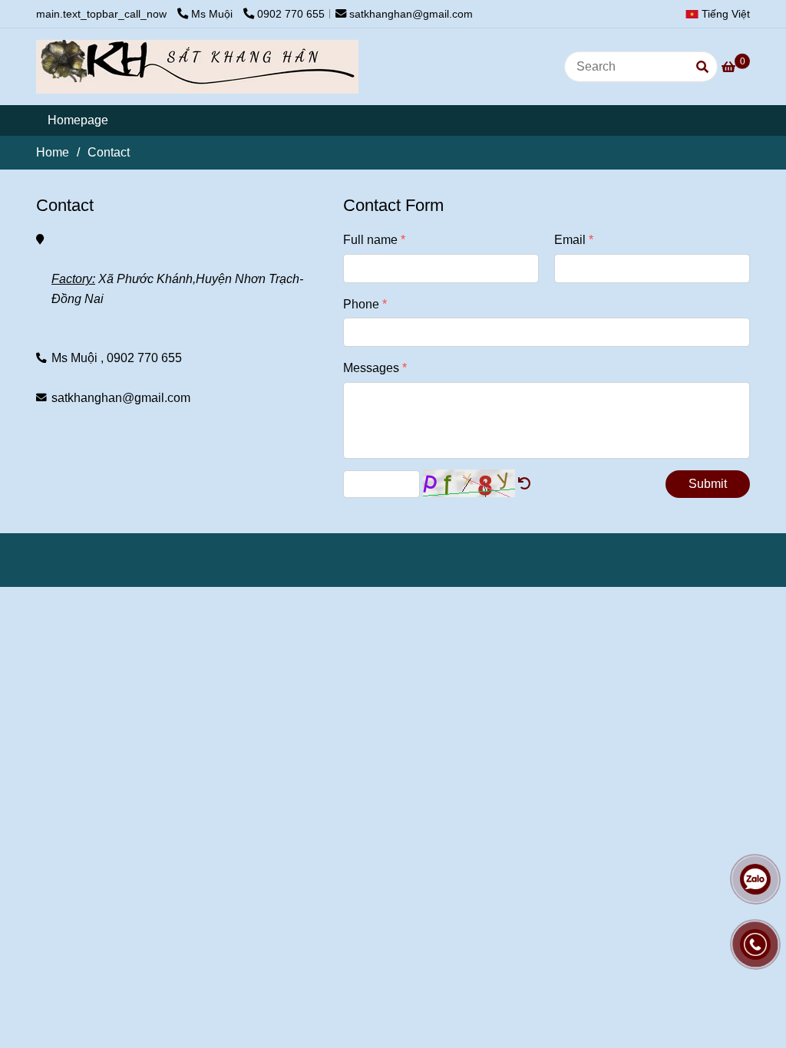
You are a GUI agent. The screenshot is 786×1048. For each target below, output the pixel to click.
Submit (708, 483)
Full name (370, 239)
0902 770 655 (291, 14)
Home (52, 152)
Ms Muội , (77, 357)
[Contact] (197, 67)
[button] (721, 14)
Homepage (78, 120)
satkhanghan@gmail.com (411, 14)
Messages (371, 367)
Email (570, 239)
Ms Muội (213, 14)
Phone (361, 304)
